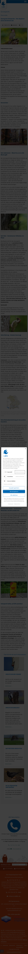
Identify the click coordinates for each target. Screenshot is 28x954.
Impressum (10, 504)
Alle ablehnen (14, 495)
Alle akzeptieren (14, 491)
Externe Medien (11, 481)
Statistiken (10, 476)
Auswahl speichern (14, 488)
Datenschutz (17, 504)
